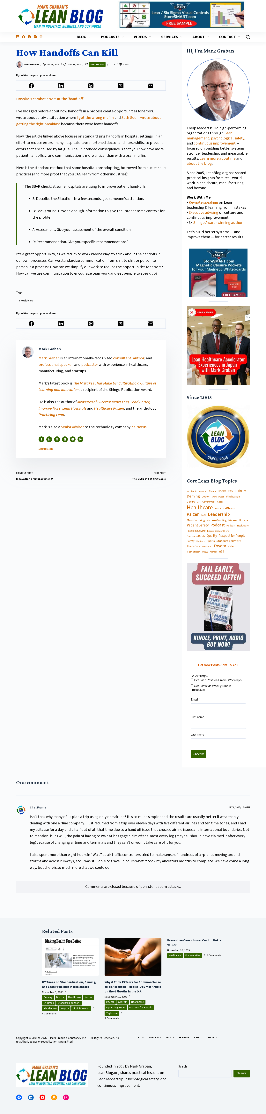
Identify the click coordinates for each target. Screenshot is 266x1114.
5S (188, 491)
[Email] (151, 86)
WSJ (221, 551)
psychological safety (227, 138)
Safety (191, 541)
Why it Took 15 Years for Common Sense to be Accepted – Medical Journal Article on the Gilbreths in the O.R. (133, 987)
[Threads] (91, 86)
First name (197, 717)
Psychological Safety (196, 536)
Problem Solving (196, 531)
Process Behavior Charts (218, 531)
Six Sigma (200, 541)
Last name (197, 734)
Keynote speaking (204, 202)
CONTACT (227, 37)
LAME (203, 515)
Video (231, 546)
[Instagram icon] (73, 439)
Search (182, 1067)
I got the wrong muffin (95, 117)
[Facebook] (23, 36)
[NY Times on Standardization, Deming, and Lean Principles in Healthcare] (70, 957)
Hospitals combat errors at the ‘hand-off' (50, 99)
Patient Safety (198, 525)
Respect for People (232, 536)
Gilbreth (122, 1002)
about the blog (199, 163)
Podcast (218, 525)
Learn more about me (217, 158)
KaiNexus (138, 427)
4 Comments (49, 1014)
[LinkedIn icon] (49, 439)
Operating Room (115, 1008)
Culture (241, 491)
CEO (230, 491)
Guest (220, 502)
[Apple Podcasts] (41, 36)
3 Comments (112, 1018)
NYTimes (49, 1003)
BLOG (81, 37)
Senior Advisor (72, 427)
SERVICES (169, 37)
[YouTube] (35, 36)
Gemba (191, 502)
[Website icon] (57, 439)
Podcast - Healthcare (237, 525)
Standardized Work (229, 541)
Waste (205, 551)
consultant (122, 358)
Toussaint (207, 546)
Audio (194, 491)
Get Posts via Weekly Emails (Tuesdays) (211, 687)
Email (195, 699)
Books (222, 491)
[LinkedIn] (17, 36)
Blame (212, 491)
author (138, 358)
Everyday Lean (217, 497)
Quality (212, 535)
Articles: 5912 (46, 449)
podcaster (89, 364)
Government (208, 501)
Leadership (219, 514)
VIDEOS (140, 37)
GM (199, 502)
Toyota (219, 546)
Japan (218, 508)
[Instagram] (29, 36)
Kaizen (193, 515)
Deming (193, 496)
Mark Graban (49, 358)
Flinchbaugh (233, 497)
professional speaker (55, 364)
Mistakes (232, 520)
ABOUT (198, 37)
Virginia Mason (193, 552)
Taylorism (112, 1013)
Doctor (206, 496)
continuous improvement (215, 143)
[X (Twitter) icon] (65, 439)
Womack (213, 552)
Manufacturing (196, 520)
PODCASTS (110, 37)
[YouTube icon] (80, 439)
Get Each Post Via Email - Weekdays (217, 680)
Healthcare (97, 64)
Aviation (203, 491)
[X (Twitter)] (121, 86)
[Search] (248, 37)
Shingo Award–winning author (217, 222)
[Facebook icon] (41, 439)
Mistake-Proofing (217, 520)
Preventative (193, 955)
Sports (211, 541)
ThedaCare (193, 546)
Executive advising (203, 212)
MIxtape (243, 520)
